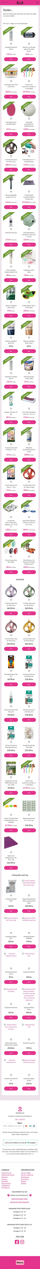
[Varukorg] (37, 2)
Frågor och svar (6, 1173)
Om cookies (25, 1179)
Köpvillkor (5, 1181)
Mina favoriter (6, 1183)
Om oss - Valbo (26, 1173)
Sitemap (23, 1181)
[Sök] (6, 3)
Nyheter (23, 1183)
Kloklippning (6, 1185)
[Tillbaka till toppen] (34, 1264)
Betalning (5, 1177)
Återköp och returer (8, 1175)
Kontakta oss (6, 1187)
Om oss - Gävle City (27, 1175)
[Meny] (3, 2)
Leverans (4, 1179)
